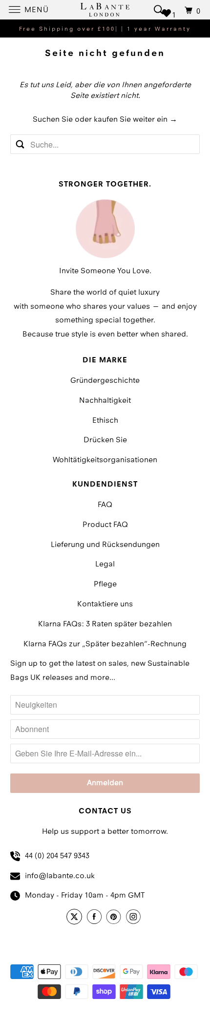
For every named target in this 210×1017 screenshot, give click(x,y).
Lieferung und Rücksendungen (105, 545)
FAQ (105, 505)
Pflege (105, 584)
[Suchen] (159, 9)
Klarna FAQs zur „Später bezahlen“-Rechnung (105, 644)
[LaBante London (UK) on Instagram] (135, 918)
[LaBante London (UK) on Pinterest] (115, 918)
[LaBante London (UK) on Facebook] (96, 918)
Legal (105, 564)
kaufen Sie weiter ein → (135, 120)
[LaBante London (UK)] (105, 9)
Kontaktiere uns (105, 604)
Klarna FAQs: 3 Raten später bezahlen (105, 624)
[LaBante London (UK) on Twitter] (75, 918)
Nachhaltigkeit (105, 401)
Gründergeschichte (105, 381)
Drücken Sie (105, 440)
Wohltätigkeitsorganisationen (105, 460)
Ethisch (105, 421)
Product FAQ (105, 525)
